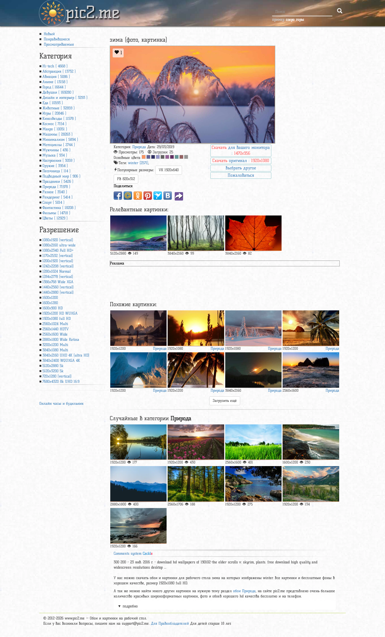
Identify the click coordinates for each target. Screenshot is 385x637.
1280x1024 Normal (56, 271)
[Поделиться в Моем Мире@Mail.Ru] (128, 195)
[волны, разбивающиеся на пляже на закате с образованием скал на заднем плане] (311, 370)
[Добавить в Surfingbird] (157, 195)
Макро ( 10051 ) (54, 129)
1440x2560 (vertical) (58, 287)
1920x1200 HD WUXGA (60, 313)
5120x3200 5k (52, 371)
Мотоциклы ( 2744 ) (58, 145)
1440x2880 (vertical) (58, 292)
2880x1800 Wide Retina (60, 339)
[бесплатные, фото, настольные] (196, 483)
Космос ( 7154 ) (54, 124)
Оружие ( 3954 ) (55, 166)
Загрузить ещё (225, 400)
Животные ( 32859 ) (58, 108)
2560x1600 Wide (55, 334)
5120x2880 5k (52, 366)
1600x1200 (50, 297)
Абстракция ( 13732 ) (59, 71)
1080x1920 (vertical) (57, 240)
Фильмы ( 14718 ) (56, 213)
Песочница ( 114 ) (56, 171)
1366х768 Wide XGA (57, 282)
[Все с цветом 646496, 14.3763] (148, 157)
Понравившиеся (56, 39)
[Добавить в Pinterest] (148, 195)
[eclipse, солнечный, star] (253, 370)
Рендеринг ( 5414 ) (57, 197)
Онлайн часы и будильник (61, 403)
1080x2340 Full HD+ (58, 250)
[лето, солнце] (196, 442)
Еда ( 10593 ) (52, 103)
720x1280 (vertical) (57, 376)
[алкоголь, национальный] (311, 483)
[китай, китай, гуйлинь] (138, 328)
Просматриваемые (58, 44)
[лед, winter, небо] (253, 328)
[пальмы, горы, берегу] (196, 370)
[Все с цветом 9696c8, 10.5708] (158, 157)
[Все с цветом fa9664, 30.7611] (144, 157)
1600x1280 (50, 303)
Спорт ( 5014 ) (53, 202)
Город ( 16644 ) (54, 87)
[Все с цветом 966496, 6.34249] (167, 157)
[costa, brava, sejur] (253, 483)
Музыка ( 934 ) (54, 155)
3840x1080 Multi (55, 350)
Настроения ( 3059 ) (58, 160)
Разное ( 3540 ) (54, 192)
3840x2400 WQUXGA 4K (61, 360)
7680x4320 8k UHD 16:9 (60, 381)
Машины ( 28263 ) (57, 134)
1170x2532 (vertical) (57, 255)
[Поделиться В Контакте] (167, 195)
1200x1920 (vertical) (57, 261)
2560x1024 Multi (55, 324)
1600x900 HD (52, 308)
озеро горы (295, 19)
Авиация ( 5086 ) (56, 76)
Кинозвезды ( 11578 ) (59, 118)
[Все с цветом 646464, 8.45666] (162, 157)
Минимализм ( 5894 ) (60, 139)
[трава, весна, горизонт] (253, 442)
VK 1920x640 (169, 170)
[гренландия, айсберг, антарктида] (138, 370)
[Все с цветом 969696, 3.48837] (186, 157)
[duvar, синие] (138, 233)
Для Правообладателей (170, 623)
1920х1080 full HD (56, 318)
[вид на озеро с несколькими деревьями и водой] (138, 442)
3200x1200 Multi (55, 345)
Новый (48, 34)
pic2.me (92, 7)
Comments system (133, 553)
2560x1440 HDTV (55, 329)
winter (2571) (138, 163)
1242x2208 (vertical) (58, 266)
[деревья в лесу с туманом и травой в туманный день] (196, 233)
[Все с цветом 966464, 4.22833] (181, 157)
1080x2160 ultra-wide (59, 245)
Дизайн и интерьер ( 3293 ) (64, 97)
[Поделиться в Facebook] (118, 195)
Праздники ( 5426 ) (57, 181)
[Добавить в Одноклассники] (138, 195)
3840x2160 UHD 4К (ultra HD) (65, 355)
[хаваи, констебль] (138, 525)
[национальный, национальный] (311, 442)
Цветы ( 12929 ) (55, 218)
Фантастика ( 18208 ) (59, 208)
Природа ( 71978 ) (56, 187)
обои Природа (244, 591)
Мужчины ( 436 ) (56, 150)
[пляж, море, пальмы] (311, 328)
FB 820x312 (126, 179)
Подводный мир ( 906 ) (61, 176)
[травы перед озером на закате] (196, 328)
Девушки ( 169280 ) (58, 92)
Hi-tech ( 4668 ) (55, 66)
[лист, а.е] (253, 233)
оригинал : (240, 160)
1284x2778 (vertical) (57, 276)
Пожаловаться (241, 175)
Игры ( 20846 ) (54, 113)
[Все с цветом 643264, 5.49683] (172, 157)
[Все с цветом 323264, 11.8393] (153, 157)
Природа (139, 147)
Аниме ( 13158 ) (55, 82)
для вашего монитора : (241, 150)
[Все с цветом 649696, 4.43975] (177, 157)
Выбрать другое (241, 167)
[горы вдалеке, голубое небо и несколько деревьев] (138, 483)
